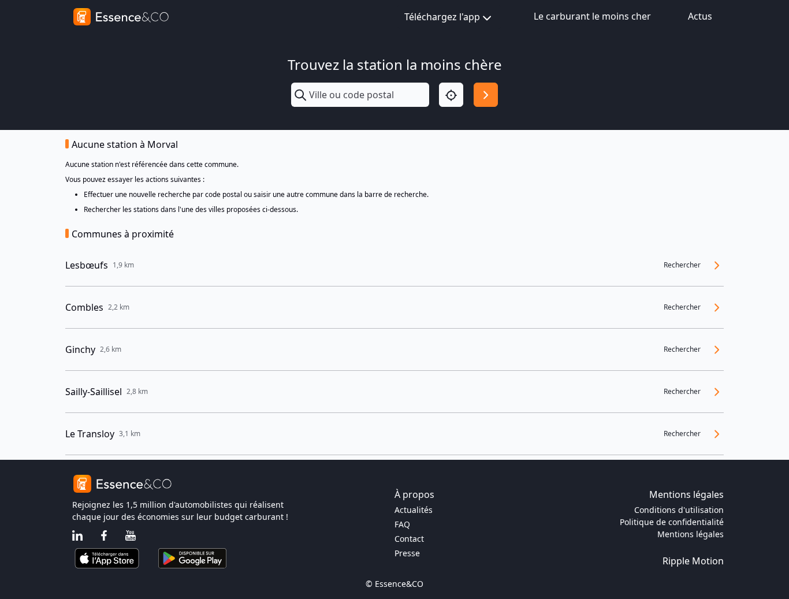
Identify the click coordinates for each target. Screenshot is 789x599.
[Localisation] (451, 95)
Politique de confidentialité (672, 521)
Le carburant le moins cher (592, 16)
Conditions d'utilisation (679, 509)
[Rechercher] (486, 95)
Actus (700, 16)
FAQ (402, 524)
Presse (407, 553)
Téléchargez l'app (442, 16)
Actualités (413, 509)
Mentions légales (690, 534)
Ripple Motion (693, 561)
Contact (409, 538)
